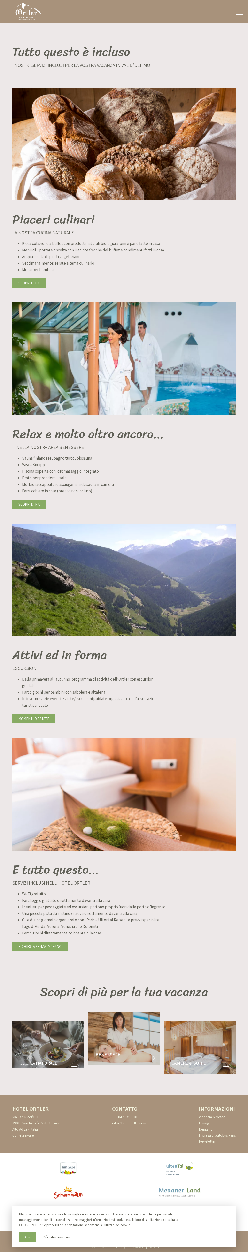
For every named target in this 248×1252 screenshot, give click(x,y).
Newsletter (207, 1141)
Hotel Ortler (30, 1108)
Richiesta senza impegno (40, 946)
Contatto (125, 1108)
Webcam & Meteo (212, 1117)
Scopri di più (29, 283)
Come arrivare (23, 1135)
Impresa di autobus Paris (217, 1135)
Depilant (205, 1129)
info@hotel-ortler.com (129, 1123)
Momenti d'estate (33, 718)
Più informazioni (56, 1237)
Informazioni (217, 1108)
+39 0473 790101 (125, 1117)
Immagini (205, 1123)
